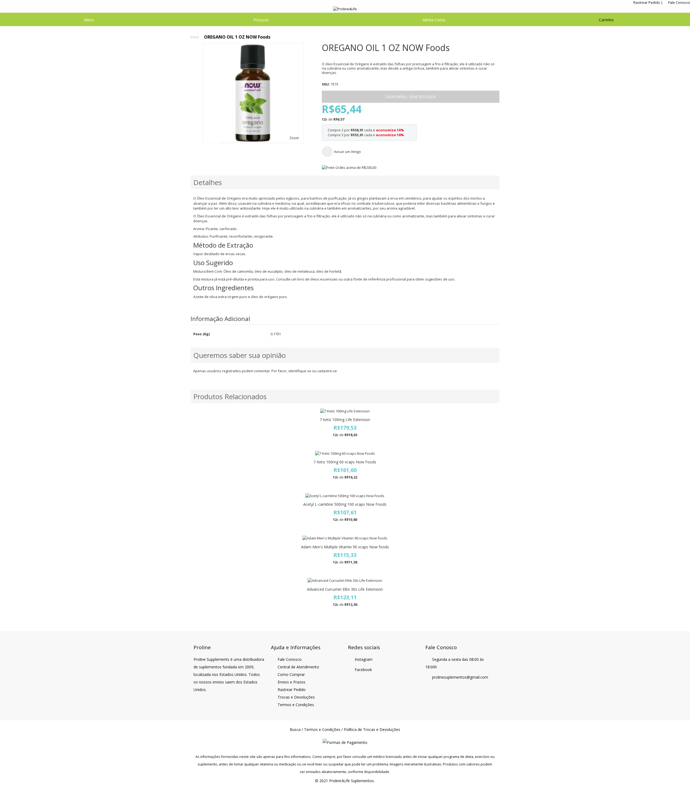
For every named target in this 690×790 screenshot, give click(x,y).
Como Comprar (291, 674)
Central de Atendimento (298, 666)
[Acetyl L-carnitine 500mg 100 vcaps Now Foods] (345, 495)
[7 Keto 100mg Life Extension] (345, 411)
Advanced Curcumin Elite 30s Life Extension (345, 589)
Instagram (363, 659)
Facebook (363, 669)
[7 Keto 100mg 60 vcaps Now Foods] (345, 453)
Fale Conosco (679, 2)
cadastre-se (327, 370)
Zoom (294, 137)
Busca (295, 729)
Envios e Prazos (291, 682)
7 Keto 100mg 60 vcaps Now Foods (344, 461)
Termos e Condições (296, 704)
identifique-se (299, 370)
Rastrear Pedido (646, 2)
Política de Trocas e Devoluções (372, 729)
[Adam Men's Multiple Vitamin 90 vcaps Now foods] (345, 538)
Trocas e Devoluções (296, 697)
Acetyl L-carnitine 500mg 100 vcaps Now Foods (345, 504)
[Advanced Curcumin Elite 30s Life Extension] (345, 580)
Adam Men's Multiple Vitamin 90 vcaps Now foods (345, 546)
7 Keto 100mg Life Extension (345, 419)
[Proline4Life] (345, 9)
